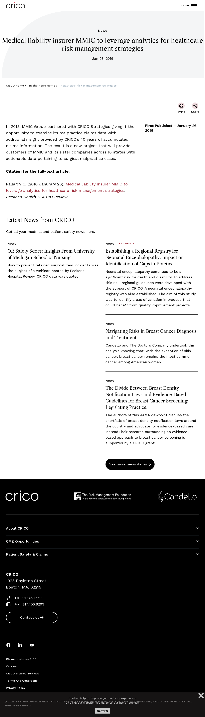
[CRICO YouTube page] (31, 644)
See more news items (128, 464)
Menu (185, 5)
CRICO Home (15, 85)
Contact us (29, 617)
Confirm (102, 710)
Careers (11, 666)
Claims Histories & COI (21, 659)
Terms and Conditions (21, 680)
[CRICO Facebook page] (8, 644)
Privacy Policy (15, 687)
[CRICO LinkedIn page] (20, 644)
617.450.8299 (33, 604)
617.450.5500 (32, 598)
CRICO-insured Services (22, 673)
